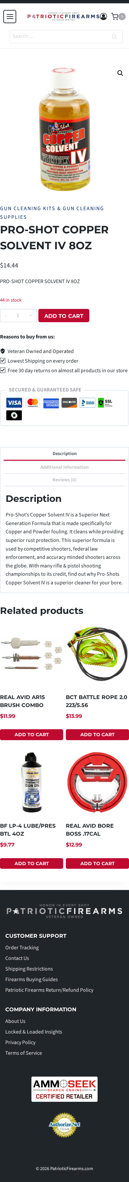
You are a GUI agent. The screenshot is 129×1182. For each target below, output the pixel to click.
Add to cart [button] (32, 735)
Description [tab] (65, 453)
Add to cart (63, 316)
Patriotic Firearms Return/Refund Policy (49, 990)
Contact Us (17, 958)
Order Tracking (22, 947)
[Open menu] (9, 16)
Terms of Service (23, 1053)
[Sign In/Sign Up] (103, 17)
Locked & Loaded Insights (33, 1031)
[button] (120, 73)
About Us (15, 1021)
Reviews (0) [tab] (65, 479)
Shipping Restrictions (29, 969)
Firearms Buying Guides (31, 979)
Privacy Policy (20, 1042)
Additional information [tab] (64, 467)
